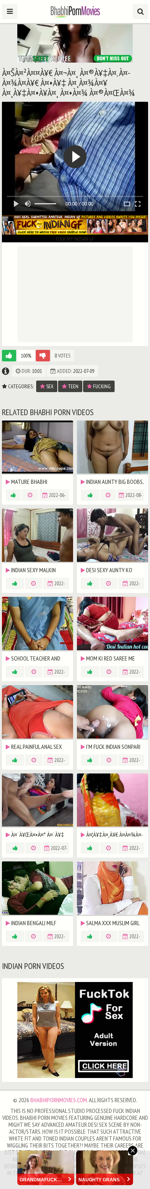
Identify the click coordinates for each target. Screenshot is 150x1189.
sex (49, 386)
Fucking (101, 386)
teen (72, 386)
